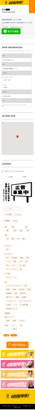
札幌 (21, 230)
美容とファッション (9, 317)
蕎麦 (15, 261)
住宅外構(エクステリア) (12, 308)
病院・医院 (22, 293)
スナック (8, 277)
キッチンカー (8, 245)
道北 (26, 226)
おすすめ (15, 220)
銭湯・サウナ (9, 297)
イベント (13, 325)
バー (15, 277)
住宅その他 (21, 289)
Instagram (18, 400)
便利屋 (14, 289)
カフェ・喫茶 (22, 265)
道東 (6, 235)
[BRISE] (25, 177)
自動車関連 (7, 313)
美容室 (14, 320)
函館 (7, 230)
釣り (7, 249)
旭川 (28, 230)
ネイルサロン (22, 320)
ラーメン (8, 261)
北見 (7, 238)
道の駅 (6, 325)
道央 (13, 226)
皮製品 (17, 297)
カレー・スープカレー (11, 269)
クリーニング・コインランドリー (14, 285)
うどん (20, 261)
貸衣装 (29, 289)
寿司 (27, 261)
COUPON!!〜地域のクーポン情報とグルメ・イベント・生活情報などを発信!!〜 (17, 405)
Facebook (16, 400)
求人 (21, 325)
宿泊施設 (24, 297)
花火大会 (15, 329)
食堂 (7, 265)
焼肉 (27, 257)
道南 (6, 226)
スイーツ (7, 9)
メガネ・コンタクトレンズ (24, 300)
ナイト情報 (7, 273)
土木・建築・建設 (24, 304)
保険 (16, 293)
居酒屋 (21, 257)
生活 (6, 282)
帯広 (18, 238)
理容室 (8, 320)
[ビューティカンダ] (10, 177)
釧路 (3, 9)
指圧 (26, 285)
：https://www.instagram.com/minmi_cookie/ (15, 104)
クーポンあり (18, 214)
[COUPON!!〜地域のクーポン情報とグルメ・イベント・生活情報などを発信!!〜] (14, 2)
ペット (15, 304)
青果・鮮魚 (14, 257)
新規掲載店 (7, 220)
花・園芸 (8, 304)
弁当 (7, 257)
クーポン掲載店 (8, 214)
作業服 (8, 289)
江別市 (15, 230)
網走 (13, 238)
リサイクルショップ (11, 300)
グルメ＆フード (8, 254)
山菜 (21, 269)
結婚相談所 (9, 293)
